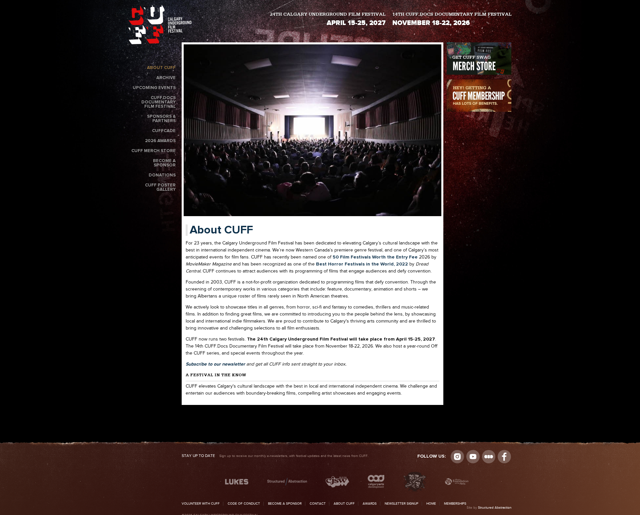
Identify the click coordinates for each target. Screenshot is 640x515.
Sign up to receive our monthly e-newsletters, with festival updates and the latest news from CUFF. (275, 456)
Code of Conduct (244, 504)
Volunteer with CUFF (201, 504)
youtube (473, 456)
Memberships (455, 504)
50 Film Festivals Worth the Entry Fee (375, 257)
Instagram (457, 456)
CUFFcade (164, 131)
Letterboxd (488, 456)
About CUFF (161, 68)
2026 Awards (160, 141)
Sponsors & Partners (161, 118)
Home (431, 504)
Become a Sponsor (164, 163)
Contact (318, 504)
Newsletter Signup (401, 504)
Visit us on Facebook (504, 456)
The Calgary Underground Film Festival (160, 26)
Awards (370, 504)
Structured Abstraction (495, 508)
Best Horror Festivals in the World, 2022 (362, 264)
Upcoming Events (154, 88)
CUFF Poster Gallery (160, 187)
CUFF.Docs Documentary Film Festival (158, 102)
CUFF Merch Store (153, 151)
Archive (166, 78)
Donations (162, 175)
